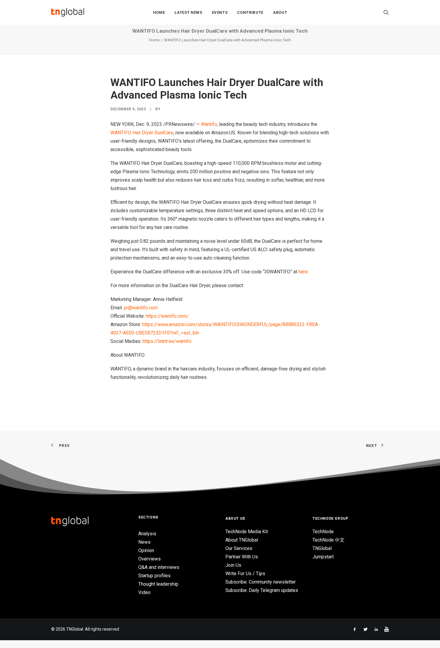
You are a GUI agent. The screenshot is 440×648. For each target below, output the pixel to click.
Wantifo (209, 124)
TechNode (323, 531)
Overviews (149, 559)
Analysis (147, 534)
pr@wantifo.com (141, 308)
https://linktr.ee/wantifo (167, 341)
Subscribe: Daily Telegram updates (261, 590)
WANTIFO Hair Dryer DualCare (141, 132)
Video (144, 592)
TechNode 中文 (328, 540)
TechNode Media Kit (246, 531)
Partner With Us (241, 557)
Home (159, 12)
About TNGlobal (241, 540)
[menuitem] (159, 12)
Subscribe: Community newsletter (260, 582)
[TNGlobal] (67, 12)
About (280, 12)
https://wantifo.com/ (167, 316)
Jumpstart (323, 557)
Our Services (238, 548)
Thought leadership (158, 584)
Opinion (146, 550)
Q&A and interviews (158, 567)
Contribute (250, 12)
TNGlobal (322, 548)
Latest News (188, 12)
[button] (386, 12)
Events (220, 12)
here (303, 272)
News (144, 542)
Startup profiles (154, 575)
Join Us (233, 565)
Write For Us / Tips (245, 573)
